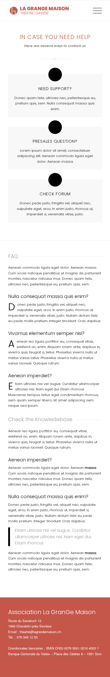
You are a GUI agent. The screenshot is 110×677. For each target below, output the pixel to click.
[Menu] (95, 10)
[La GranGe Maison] (45, 10)
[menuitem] (95, 10)
